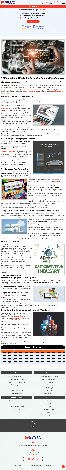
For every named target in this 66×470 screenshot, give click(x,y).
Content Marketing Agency (49, 379)
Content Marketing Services (17, 379)
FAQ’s (49, 415)
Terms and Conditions (27, 465)
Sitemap (17, 465)
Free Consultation (33, 6)
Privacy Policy (39, 465)
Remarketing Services (17, 390)
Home (33, 421)
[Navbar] (63, 2)
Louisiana (49, 390)
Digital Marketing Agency (49, 388)
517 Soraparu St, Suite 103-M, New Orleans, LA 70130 (33, 445)
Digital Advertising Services (16, 401)
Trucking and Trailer (8, 363)
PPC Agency (49, 382)
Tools (49, 406)
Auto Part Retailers (8, 354)
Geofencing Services (17, 385)
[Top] (63, 466)
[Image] (33, 437)
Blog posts (4, 151)
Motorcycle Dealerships (9, 360)
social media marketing (19, 320)
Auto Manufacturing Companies (11, 351)
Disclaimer (48, 465)
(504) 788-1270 (54, 3)
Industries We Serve (49, 393)
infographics (11, 151)
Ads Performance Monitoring (17, 382)
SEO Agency (49, 385)
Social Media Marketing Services (49, 376)
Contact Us (49, 404)
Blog (33, 429)
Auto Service (6, 357)
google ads (56, 181)
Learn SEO (17, 409)
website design (5, 320)
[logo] (8, 2)
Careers (49, 412)
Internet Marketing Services (16, 376)
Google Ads (16, 388)
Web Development (17, 393)
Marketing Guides (49, 409)
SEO (11, 320)
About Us (49, 401)
